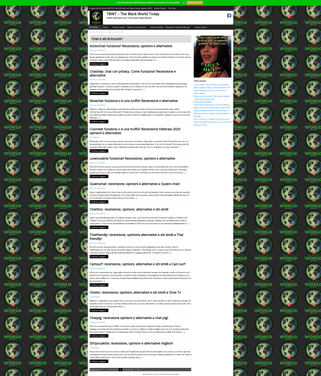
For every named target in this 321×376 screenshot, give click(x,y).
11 (117, 370)
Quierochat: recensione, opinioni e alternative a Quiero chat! (135, 183)
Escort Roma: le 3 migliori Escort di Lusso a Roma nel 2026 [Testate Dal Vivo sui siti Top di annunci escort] (212, 122)
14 (126, 370)
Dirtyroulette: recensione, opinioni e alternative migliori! (131, 343)
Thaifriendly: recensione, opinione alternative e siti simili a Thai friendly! (136, 236)
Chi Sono (172, 8)
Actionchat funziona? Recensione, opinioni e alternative (131, 46)
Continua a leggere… (99, 64)
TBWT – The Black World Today (133, 13)
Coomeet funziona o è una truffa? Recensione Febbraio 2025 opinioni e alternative (135, 131)
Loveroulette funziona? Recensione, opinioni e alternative (132, 158)
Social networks (157, 27)
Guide (105, 27)
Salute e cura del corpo (136, 27)
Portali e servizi (119, 27)
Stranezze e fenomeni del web (178, 27)
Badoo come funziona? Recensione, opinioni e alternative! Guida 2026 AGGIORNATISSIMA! (212, 99)
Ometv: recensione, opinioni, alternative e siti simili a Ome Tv (135, 292)
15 (129, 370)
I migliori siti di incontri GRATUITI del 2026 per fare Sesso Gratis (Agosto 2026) (120, 8)
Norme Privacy (160, 8)
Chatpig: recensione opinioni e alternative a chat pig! (129, 317)
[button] (99, 30)
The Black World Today (167, 374)
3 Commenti (94, 348)
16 (132, 370)
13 (124, 370)
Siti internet (93, 27)
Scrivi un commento (97, 50)
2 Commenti (94, 297)
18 (138, 370)
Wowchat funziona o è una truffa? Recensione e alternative (134, 100)
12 (120, 370)
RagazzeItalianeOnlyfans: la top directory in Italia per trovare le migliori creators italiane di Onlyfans (212, 113)
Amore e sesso (201, 27)
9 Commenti (94, 137)
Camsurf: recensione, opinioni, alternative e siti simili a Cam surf (137, 264)
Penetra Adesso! (195, 3)
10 (114, 370)
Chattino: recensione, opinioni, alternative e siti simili (129, 209)
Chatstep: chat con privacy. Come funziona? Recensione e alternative (133, 73)
